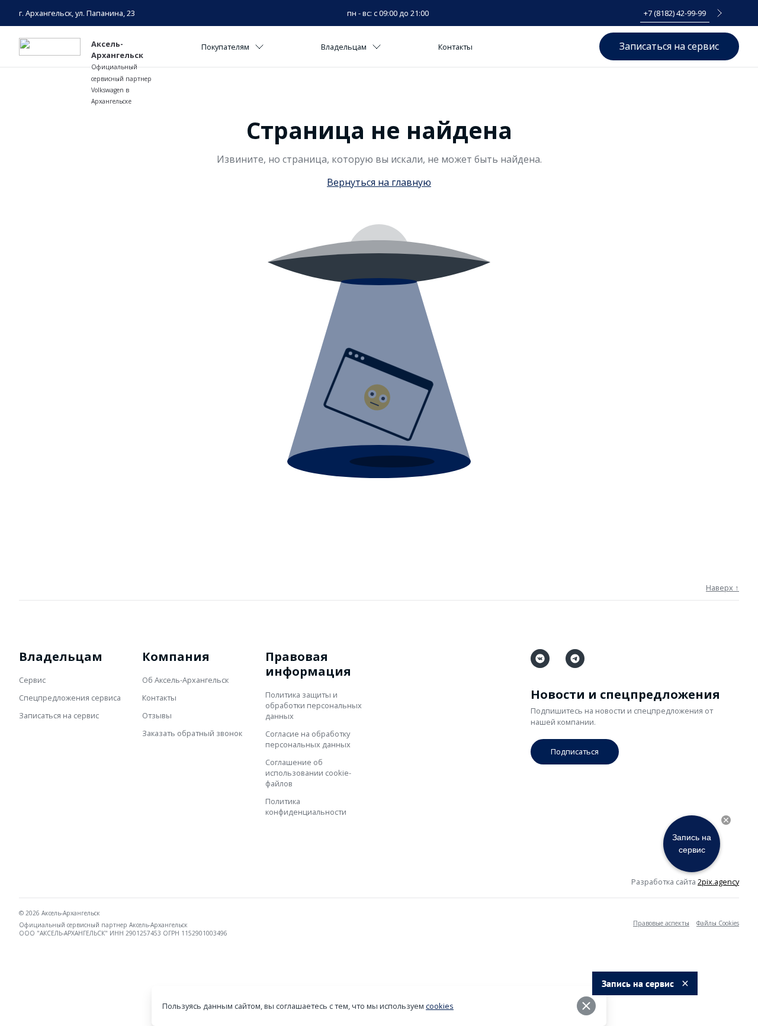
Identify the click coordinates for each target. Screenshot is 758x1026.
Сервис (32, 680)
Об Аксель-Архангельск (185, 680)
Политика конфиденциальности (305, 806)
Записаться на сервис (669, 46)
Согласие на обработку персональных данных (308, 739)
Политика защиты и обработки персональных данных (313, 705)
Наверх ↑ (722, 587)
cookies (440, 1006)
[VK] (540, 658)
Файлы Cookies (717, 923)
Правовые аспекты (661, 923)
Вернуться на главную (379, 182)
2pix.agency (718, 881)
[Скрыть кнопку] (726, 820)
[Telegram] (575, 658)
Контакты (455, 46)
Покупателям (225, 46)
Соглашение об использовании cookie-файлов (308, 773)
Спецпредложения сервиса (70, 697)
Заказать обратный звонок (192, 733)
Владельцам (344, 46)
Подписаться (575, 751)
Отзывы (157, 715)
